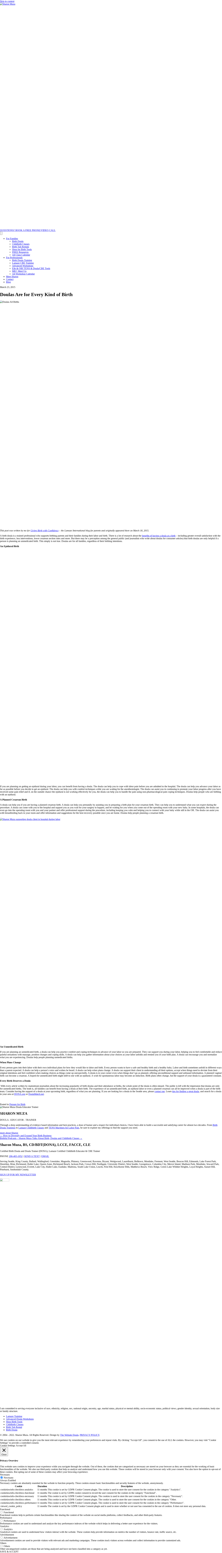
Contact (9, 279)
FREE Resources (20, 252)
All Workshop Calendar (23, 274)
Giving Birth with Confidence (45, 530)
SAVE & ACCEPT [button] (9, 1551)
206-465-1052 (16, 1156)
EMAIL (45, 1156)
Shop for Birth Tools (22, 249)
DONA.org (19, 1094)
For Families (12, 238)
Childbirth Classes (20, 244)
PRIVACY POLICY (89, 1435)
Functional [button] (5, 1509)
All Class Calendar (21, 255)
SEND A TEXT (32, 1156)
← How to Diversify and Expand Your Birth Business (25, 1135)
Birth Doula (17, 241)
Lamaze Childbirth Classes (31, 1127)
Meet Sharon (12, 276)
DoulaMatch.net (36, 1094)
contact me (159, 1091)
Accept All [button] (21, 1445)
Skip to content (7, 1)
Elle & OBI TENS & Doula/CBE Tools (31, 268)
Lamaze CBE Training (23, 263)
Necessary (8, 1477)
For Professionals (14, 257)
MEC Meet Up (19, 271)
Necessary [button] (5, 1474)
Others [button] (3, 1543)
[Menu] (1, 233)
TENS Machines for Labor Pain (64, 1127)
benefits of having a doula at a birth (158, 535)
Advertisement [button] (7, 1534)
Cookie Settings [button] (7, 1445)
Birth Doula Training (22, 260)
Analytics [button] (4, 1526)
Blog (8, 282)
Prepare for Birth (17, 1104)
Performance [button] (6, 1517)
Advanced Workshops (22, 265)
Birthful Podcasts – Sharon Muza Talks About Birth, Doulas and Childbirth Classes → (41, 1138)
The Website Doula (69, 1435)
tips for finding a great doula (185, 1091)
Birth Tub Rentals (20, 246)
